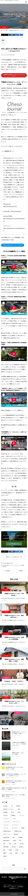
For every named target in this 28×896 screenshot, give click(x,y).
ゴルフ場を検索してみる (14, 543)
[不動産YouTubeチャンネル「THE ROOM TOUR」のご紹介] (14, 588)
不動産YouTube (17, 831)
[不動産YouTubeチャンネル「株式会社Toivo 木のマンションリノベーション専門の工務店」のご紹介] (14, 610)
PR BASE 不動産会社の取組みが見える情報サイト (10, 0)
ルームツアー (18, 565)
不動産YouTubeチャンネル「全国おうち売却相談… (14, 638)
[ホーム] (1, 30)
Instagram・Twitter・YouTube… (14, 681)
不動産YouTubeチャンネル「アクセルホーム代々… (14, 702)
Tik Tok (12, 812)
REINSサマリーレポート (8, 809)
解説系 (4, 853)
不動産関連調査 (20, 886)
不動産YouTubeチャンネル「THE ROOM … (14, 594)
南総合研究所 (6, 840)
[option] (7, 718)
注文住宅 (22, 843)
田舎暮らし (21, 846)
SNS (19, 809)
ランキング (5, 824)
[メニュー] (26, 2)
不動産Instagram (7, 831)
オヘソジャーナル (11, 565)
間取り (16, 853)
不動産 (22, 828)
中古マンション (6, 834)
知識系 (10, 850)
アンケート (21, 815)
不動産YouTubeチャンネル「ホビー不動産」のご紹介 (19, 732)
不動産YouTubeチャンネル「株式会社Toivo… (14, 616)
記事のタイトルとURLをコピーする (14, 556)
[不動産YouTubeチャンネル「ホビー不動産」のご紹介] (6, 735)
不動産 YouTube (9, 563)
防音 (23, 853)
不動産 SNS (13, 886)
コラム (14, 818)
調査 (18, 747)
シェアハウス (6, 821)
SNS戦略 (5, 812)
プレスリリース (4, 712)
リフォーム (5, 828)
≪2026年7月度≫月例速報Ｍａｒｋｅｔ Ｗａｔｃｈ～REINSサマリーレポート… (19, 744)
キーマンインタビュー (19, 885)
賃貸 (11, 853)
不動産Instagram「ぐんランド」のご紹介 (18, 753)
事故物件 (16, 834)
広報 (15, 843)
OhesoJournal (5, 565)
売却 (20, 840)
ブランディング (16, 821)
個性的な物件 (6, 837)
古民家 (14, 840)
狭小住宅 (14, 846)
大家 (10, 843)
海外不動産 (5, 846)
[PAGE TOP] (26, 894)
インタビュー (6, 818)
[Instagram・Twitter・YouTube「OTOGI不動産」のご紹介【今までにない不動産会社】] (14, 675)
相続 (4, 850)
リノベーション (15, 824)
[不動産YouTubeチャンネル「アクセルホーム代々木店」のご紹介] (14, 695)
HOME (4, 885)
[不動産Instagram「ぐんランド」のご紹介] (6, 756)
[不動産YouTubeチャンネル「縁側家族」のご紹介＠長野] (14, 653)
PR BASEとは (10, 885)
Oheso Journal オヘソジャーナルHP (12, 245)
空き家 (16, 850)
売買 (4, 843)
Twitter (18, 812)
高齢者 (4, 856)
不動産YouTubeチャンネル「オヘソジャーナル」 (14, 75)
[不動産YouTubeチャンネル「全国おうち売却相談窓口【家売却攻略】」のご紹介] (14, 631)
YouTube (4, 27)
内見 (14, 837)
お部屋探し (13, 815)
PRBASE (18, 806)
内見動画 (20, 837)
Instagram (6, 677)
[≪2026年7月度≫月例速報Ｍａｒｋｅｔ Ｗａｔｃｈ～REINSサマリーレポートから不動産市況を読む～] (6, 746)
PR (12, 806)
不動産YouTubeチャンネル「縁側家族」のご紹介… (14, 660)
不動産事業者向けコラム (14, 888)
